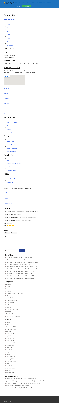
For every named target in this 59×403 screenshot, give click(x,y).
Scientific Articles (11, 151)
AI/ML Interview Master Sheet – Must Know (19, 257)
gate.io (8, 378)
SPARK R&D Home (11, 122)
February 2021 (10, 356)
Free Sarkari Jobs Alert (12, 167)
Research (9, 31)
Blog (7, 41)
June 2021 (9, 349)
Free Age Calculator (12, 170)
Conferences (40, 3)
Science (8, 307)
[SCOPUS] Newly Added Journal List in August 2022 (21, 271)
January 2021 (10, 359)
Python (8, 305)
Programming (10, 302)
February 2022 (10, 338)
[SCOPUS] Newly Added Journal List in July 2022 (20, 273)
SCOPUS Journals (20, 3)
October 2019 (10, 370)
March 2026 (9, 322)
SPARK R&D (10, 19)
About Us (9, 28)
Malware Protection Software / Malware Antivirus (26, 383)
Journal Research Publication (14, 293)
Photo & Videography (12, 300)
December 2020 (11, 361)
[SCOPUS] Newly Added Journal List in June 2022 (20, 276)
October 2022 (10, 331)
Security (49, 3)
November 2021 (11, 343)
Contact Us (9, 45)
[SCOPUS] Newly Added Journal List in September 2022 (22, 269)
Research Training (11, 148)
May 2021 (9, 352)
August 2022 (10, 333)
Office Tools (9, 298)
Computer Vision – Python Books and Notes (19, 264)
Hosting (8, 288)
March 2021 (9, 354)
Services (8, 38)
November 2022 (11, 329)
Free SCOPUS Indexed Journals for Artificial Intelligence (22, 262)
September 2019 (11, 372)
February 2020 (10, 368)
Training (8, 35)
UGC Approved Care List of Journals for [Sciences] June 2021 (29, 381)
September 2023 (11, 327)
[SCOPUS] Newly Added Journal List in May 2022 (20, 278)
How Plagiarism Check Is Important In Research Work (22, 266)
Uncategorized (10, 314)
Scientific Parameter (12, 309)
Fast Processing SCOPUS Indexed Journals (24, 378)
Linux (7, 295)
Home (8, 24)
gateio (8, 381)
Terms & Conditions (11, 179)
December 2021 (11, 340)
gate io (8, 385)
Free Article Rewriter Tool (13, 163)
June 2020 (9, 365)
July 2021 (9, 347)
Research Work (10, 141)
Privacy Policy (10, 182)
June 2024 (9, 324)
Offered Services (11, 144)
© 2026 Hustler (7, 401)
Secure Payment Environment (20, 385)
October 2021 (10, 345)
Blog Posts (30, 3)
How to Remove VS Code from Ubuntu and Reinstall (21, 260)
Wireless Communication (13, 316)
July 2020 (9, 363)
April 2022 (9, 336)
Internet (17, 6)
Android (26, 6)
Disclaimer (9, 185)
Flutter (8, 286)
